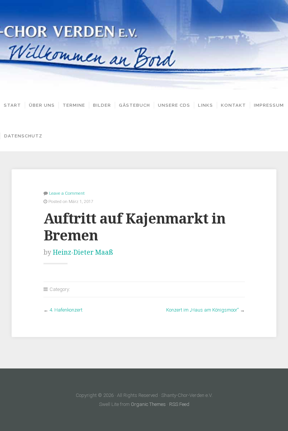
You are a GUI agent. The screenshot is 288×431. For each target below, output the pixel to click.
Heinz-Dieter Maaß (83, 252)
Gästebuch (134, 105)
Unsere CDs (174, 105)
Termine (74, 105)
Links (205, 105)
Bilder (102, 105)
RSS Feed (179, 404)
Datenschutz (23, 136)
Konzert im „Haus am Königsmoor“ (202, 310)
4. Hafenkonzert (66, 310)
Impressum (269, 105)
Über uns (42, 105)
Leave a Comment (67, 193)
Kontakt (233, 105)
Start (12, 105)
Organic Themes (148, 404)
